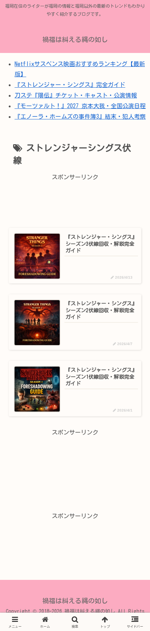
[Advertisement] (75, 200)
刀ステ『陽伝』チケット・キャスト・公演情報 (76, 95)
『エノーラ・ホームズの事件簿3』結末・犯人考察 (80, 116)
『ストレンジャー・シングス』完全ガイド (70, 85)
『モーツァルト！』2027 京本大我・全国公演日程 (80, 106)
